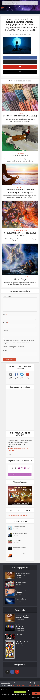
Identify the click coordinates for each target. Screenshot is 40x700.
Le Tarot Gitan (20, 635)
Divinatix (29, 34)
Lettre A (27, 277)
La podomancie (17, 540)
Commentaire (7, 296)
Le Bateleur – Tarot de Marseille (22, 643)
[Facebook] (12, 672)
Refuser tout (35, 697)
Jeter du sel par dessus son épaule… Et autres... (22, 617)
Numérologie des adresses (20, 533)
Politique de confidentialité (24, 685)
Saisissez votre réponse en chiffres (13, 347)
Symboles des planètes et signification (19, 627)
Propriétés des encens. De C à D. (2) (20, 115)
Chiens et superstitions (19, 526)
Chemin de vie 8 (20, 155)
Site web (5, 330)
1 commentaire (19, 637)
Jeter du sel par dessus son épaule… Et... (22, 574)
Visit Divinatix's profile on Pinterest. (18, 515)
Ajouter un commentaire (15, 34)
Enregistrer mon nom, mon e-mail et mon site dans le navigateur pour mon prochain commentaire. (19, 342)
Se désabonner (23, 687)
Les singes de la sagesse (19, 547)
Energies (20, 113)
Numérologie (20, 153)
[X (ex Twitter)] (7, 672)
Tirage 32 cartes (20, 582)
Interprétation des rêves (20, 230)
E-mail (5, 322)
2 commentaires (19, 630)
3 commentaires (19, 620)
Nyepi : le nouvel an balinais (20, 554)
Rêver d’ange (20, 279)
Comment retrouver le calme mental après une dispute (20, 191)
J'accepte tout (20, 692)
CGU (14, 685)
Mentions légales (5, 683)
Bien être (20, 187)
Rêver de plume (20, 599)
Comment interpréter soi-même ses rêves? (20, 234)
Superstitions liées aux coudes (21, 592)
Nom (5, 314)
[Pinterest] (17, 672)
